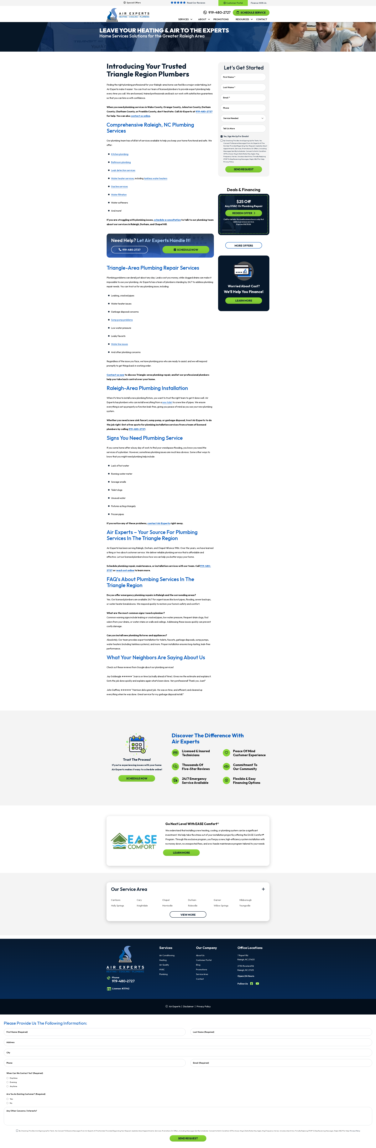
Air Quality (164, 964)
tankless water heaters (155, 178)
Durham (192, 899)
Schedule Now (187, 249)
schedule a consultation (167, 219)
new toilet (167, 402)
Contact (200, 979)
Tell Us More (229, 128)
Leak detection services (123, 170)
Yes (11, 1099)
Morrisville (167, 905)
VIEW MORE (188, 914)
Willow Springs (221, 905)
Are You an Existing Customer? (25, 1094)
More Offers (244, 245)
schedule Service (253, 12)
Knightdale (142, 905)
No (11, 1103)
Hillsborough (245, 899)
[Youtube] (257, 983)
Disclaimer (188, 1006)
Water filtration (119, 194)
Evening (13, 1082)
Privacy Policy (228, 162)
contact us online (140, 115)
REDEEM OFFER (242, 213)
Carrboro (115, 899)
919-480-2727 (219, 12)
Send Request (244, 169)
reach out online (125, 570)
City (8, 1052)
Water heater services (122, 178)
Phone (226, 108)
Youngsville (244, 905)
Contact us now (115, 374)
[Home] (127, 15)
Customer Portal (204, 960)
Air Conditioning (166, 955)
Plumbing (163, 974)
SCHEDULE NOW (136, 778)
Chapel (165, 899)
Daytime (13, 1078)
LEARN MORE (243, 300)
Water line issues (119, 344)
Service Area (202, 974)
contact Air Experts (158, 523)
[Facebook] (251, 983)
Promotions (201, 969)
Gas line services (119, 186)
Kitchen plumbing (119, 154)
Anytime (13, 1086)
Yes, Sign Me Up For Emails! (236, 136)
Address (10, 1042)
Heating (163, 960)
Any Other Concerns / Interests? (21, 1111)
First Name (229, 77)
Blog (198, 964)
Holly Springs (117, 905)
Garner (217, 899)
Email (226, 97)
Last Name (229, 87)
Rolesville (192, 905)
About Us (200, 955)
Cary (139, 899)
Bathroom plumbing (121, 162)
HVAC (162, 969)
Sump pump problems (122, 319)
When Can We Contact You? (24, 1073)
